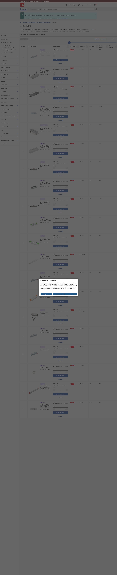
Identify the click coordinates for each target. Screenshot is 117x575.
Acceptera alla (46, 294)
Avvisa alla (70, 294)
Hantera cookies (59, 294)
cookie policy (42, 289)
